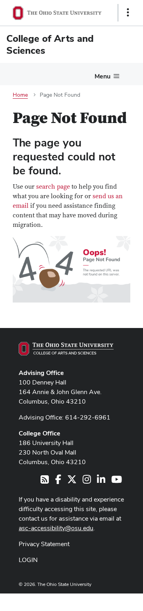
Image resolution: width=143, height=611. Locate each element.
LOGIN (28, 560)
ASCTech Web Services (99, 600)
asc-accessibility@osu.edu (56, 528)
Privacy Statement (44, 544)
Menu (102, 76)
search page (53, 187)
